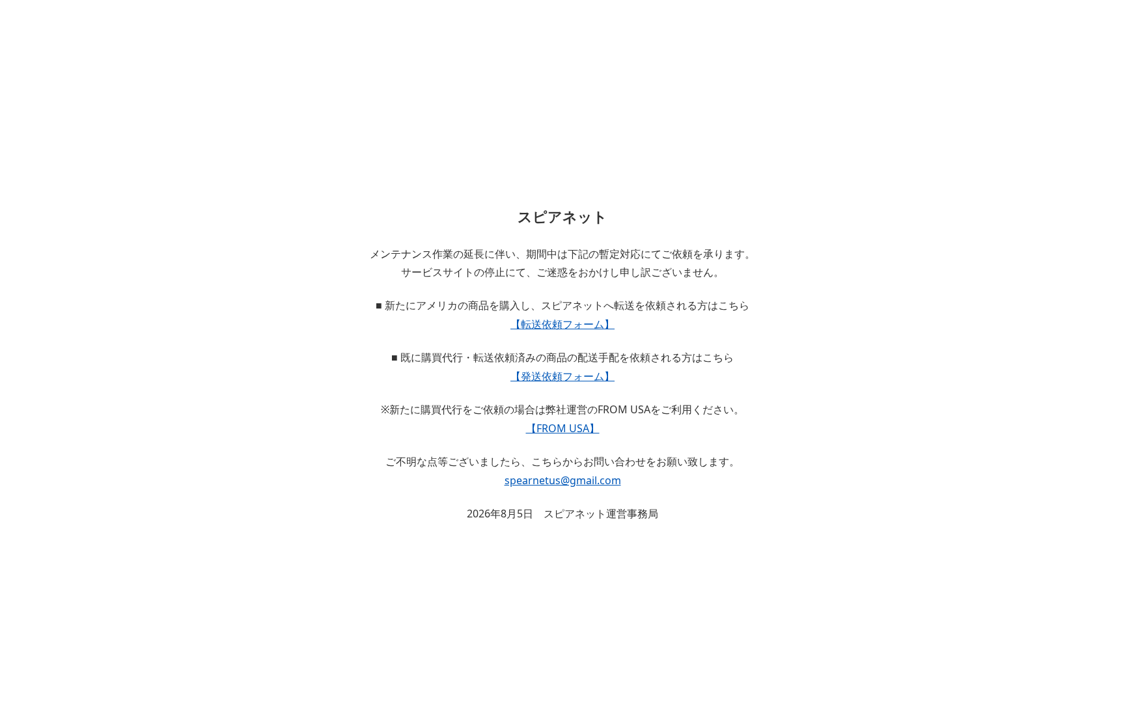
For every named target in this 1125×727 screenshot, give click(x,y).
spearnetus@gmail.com (563, 480)
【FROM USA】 (563, 428)
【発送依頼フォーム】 (562, 376)
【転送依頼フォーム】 (562, 324)
